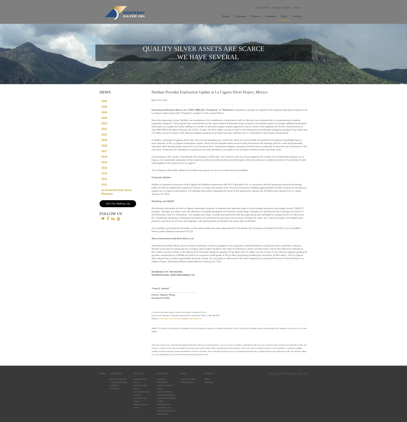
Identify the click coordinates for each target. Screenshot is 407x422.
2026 (104, 101)
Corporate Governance (115, 387)
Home (225, 16)
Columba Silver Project (140, 380)
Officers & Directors (118, 379)
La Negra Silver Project (140, 399)
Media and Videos (165, 385)
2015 (104, 162)
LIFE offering (162, 414)
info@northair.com (195, 319)
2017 (104, 151)
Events (160, 389)
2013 (104, 173)
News (284, 16)
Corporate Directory (118, 382)
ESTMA (160, 401)
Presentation (162, 382)
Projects (255, 16)
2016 (104, 156)
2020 (104, 134)
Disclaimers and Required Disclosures (166, 409)
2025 (104, 106)
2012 (104, 179)
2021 (104, 129)
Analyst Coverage (164, 392)
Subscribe (208, 382)
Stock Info (161, 379)
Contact (297, 16)
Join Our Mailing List (118, 203)
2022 (104, 123)
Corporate (240, 16)
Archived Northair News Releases (116, 192)
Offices (207, 379)
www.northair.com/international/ (171, 319)
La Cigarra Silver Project (141, 387)
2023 (104, 117)
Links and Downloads (166, 398)
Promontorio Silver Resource (142, 393)
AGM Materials (163, 404)
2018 (104, 145)
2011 (104, 184)
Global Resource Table (141, 406)
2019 (104, 140)
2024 (104, 112)
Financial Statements (166, 395)
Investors (270, 16)
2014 (104, 167)
